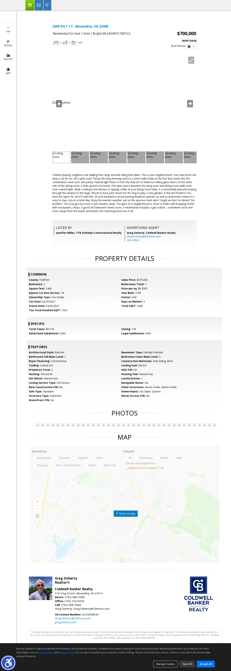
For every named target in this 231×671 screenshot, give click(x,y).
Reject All (187, 664)
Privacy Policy (46, 652)
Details (8, 45)
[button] (8, 663)
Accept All (206, 664)
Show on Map (126, 513)
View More (133, 240)
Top (8, 31)
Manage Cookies (165, 664)
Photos (8, 59)
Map (8, 73)
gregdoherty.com (66, 622)
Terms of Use (66, 652)
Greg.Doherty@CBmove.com (144, 236)
